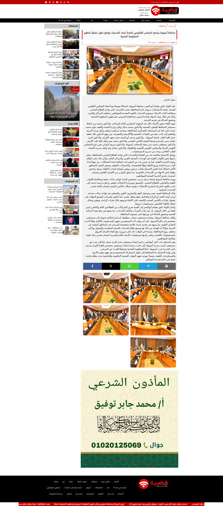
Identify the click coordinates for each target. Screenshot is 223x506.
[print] (166, 266)
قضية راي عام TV (64, 20)
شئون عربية (145, 20)
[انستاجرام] (61, 2)
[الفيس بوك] (50, 2)
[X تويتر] (53, 2)
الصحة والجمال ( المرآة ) (73, 487)
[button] (49, 104)
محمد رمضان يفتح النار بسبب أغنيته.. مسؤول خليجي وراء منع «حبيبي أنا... (181, 504)
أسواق (88, 487)
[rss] (68, 2)
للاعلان (69, 493)
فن (92, 20)
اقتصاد (158, 20)
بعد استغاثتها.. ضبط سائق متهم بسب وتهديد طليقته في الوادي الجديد (42, 504)
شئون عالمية (118, 20)
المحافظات (162, 26)
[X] (111, 266)
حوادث (105, 20)
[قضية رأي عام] (165, 11)
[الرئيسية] (46, 2)
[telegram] (148, 266)
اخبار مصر (79, 493)
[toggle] (50, 20)
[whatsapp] (129, 266)
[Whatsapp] (64, 2)
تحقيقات (132, 20)
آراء (108, 487)
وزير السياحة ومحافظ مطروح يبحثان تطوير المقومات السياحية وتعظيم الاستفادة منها (112, 504)
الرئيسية (172, 20)
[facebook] (92, 266)
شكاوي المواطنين (53, 487)
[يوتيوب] (57, 2)
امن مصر (111, 493)
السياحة (120, 493)
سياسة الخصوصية (56, 493)
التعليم (100, 493)
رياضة (79, 20)
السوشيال (90, 493)
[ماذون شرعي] (129, 419)
